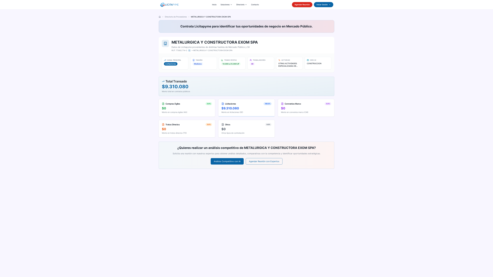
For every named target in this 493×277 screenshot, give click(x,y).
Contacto (255, 4)
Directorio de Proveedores (176, 17)
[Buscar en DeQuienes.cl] (189, 50)
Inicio (214, 4)
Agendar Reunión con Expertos (264, 161)
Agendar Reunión (302, 4)
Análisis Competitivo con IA (227, 161)
